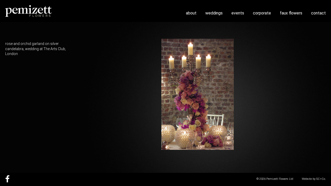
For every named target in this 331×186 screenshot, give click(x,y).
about (191, 13)
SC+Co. (321, 179)
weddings (214, 13)
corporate (262, 13)
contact (318, 13)
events (237, 13)
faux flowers (291, 13)
